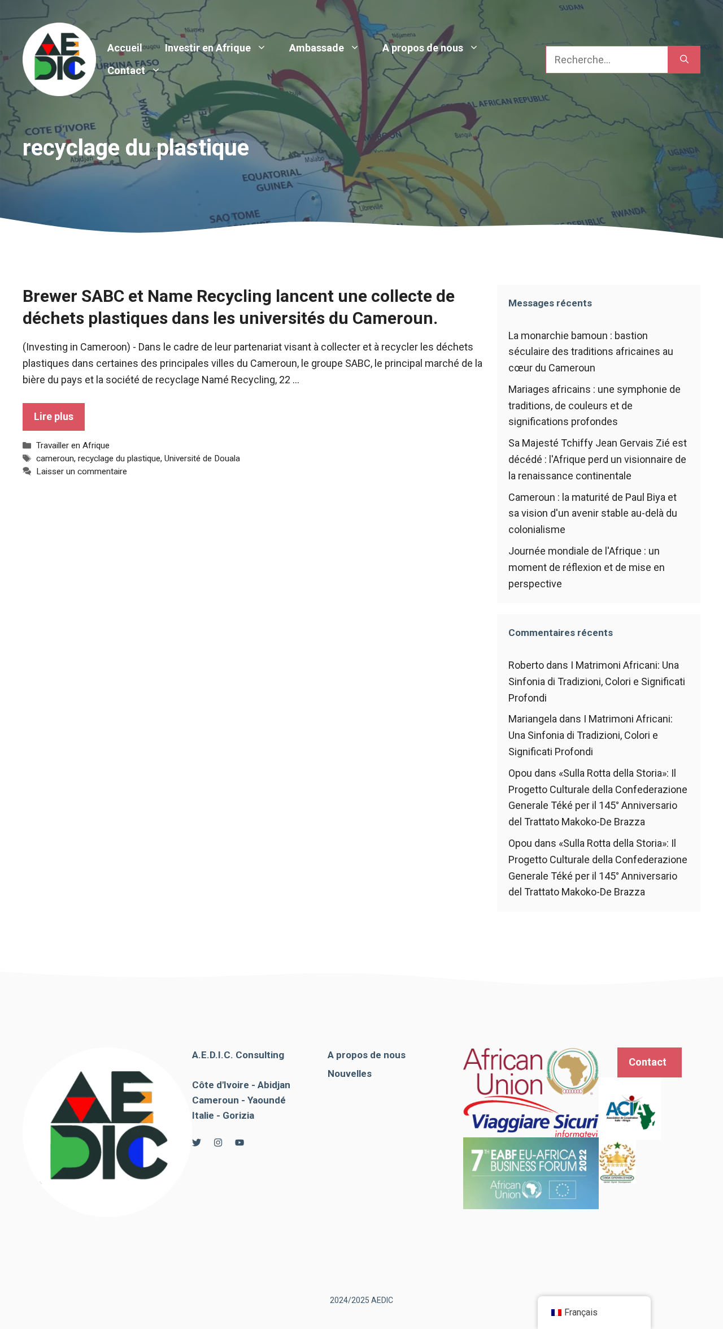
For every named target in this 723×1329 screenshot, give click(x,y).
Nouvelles (350, 1073)
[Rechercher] (684, 59)
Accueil (124, 48)
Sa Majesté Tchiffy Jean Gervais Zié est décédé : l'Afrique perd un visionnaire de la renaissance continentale (597, 459)
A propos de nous (422, 48)
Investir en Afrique (208, 48)
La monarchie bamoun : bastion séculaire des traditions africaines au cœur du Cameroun (590, 352)
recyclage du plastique (119, 458)
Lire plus (53, 416)
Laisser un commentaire (81, 471)
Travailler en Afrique (73, 445)
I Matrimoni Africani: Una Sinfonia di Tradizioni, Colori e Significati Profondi (596, 681)
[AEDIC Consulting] (59, 58)
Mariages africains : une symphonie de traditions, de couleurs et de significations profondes (594, 405)
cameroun (55, 458)
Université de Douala (202, 458)
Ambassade (316, 48)
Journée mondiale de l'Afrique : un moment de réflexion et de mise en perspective (586, 567)
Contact (126, 70)
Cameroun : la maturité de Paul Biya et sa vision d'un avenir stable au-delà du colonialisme (592, 513)
